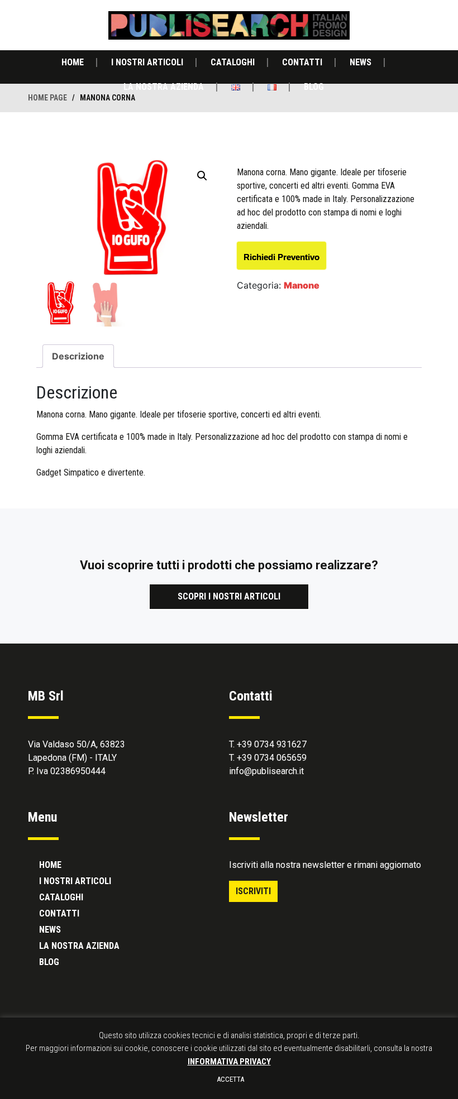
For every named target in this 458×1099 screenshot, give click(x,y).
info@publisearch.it (266, 771)
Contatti (302, 62)
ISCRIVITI (253, 891)
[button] (202, 176)
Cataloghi (233, 62)
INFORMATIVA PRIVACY (229, 1062)
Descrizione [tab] (78, 356)
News (360, 62)
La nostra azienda (163, 86)
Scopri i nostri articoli (229, 596)
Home (72, 62)
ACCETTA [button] (230, 1079)
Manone (301, 285)
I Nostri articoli (147, 62)
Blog (314, 86)
